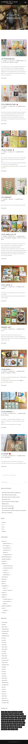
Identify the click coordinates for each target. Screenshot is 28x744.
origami (7, 724)
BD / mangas (6, 545)
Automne (5, 610)
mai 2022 (4, 671)
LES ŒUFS (7, 369)
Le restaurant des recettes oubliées (11, 501)
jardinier (23, 718)
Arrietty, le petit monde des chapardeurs (12, 492)
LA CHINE (5, 454)
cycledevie (3, 716)
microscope (15, 722)
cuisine (22, 714)
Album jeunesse (6, 543)
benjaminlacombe (5, 714)
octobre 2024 (4, 633)
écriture (13, 729)
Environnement (6, 601)
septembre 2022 (5, 664)
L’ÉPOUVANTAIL (9, 59)
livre (23, 720)
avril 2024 (4, 642)
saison (16, 727)
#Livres (3, 541)
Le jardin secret (6, 499)
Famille (3, 581)
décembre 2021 (5, 682)
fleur (16, 716)
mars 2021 (4, 693)
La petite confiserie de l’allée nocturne (11, 497)
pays (11, 724)
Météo (2, 415)
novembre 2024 (5, 631)
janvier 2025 (4, 626)
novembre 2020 (5, 702)
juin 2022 (4, 669)
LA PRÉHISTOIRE (9, 104)
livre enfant (4, 722)
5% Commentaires (20, 106)
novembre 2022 (5, 660)
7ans (9, 711)
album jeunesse (14, 711)
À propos (4, 522)
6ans (6, 711)
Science (3, 612)
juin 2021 (4, 687)
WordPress (18, 741)
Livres (3, 527)
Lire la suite (3, 78)
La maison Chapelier (7, 508)
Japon (4, 588)
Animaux (14, 237)
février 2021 (4, 696)
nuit (23, 722)
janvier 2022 (4, 680)
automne (20, 711)
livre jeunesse (9, 722)
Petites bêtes (6, 574)
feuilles (12, 716)
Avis (3, 524)
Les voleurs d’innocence (8, 506)
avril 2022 (4, 673)
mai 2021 (4, 689)
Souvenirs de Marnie (7, 512)
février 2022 (4, 678)
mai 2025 (4, 624)
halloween (3, 718)
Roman (4, 552)
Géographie (8, 457)
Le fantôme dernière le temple (9, 494)
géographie (23, 716)
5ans (3, 711)
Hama (8, 718)
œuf (16, 729)
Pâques (19, 724)
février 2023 (4, 655)
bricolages (11, 714)
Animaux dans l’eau (7, 565)
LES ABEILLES (8, 234)
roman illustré (4, 727)
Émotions (4, 579)
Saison (3, 608)
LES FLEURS (8, 150)
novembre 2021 (5, 684)
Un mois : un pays (7, 590)
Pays (3, 529)
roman (23, 724)
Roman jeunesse (7, 554)
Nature (11, 62)
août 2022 (4, 667)
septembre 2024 (5, 635)
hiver (16, 718)
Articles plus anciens (9, 475)
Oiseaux (16, 62)
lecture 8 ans (11, 720)
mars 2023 (4, 653)
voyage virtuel (4, 729)
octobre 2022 (4, 662)
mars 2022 (4, 676)
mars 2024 (4, 644)
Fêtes (2, 330)
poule (15, 724)
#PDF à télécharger (6, 237)
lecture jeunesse (18, 720)
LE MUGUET (7, 197)
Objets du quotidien (6, 606)
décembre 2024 (5, 629)
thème (20, 727)
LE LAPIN (7, 285)
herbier (12, 718)
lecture (6, 720)
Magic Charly (6, 503)
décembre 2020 (5, 700)
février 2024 (4, 647)
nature (20, 722)
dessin (8, 716)
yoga (9, 729)
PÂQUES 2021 (6, 327)
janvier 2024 (4, 649)
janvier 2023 (4, 658)
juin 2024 (4, 638)
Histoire (3, 107)
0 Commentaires (19, 60)
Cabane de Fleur (9, 2)
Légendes (4, 594)
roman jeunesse (11, 727)
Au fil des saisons (7, 599)
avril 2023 (4, 651)
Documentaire (6, 548)
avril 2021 (4, 691)
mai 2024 (4, 640)
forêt (19, 716)
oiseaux (3, 724)
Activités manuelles (6, 559)
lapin (3, 720)
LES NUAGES (8, 412)
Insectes (19, 237)
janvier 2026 (4, 622)
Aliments (3, 372)
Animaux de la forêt (7, 568)
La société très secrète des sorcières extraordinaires (14, 510)
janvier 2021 (4, 698)
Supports (4, 531)
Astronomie (4, 577)
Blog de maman (10, 3)
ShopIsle (9, 741)
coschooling (17, 714)
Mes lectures (6, 550)
